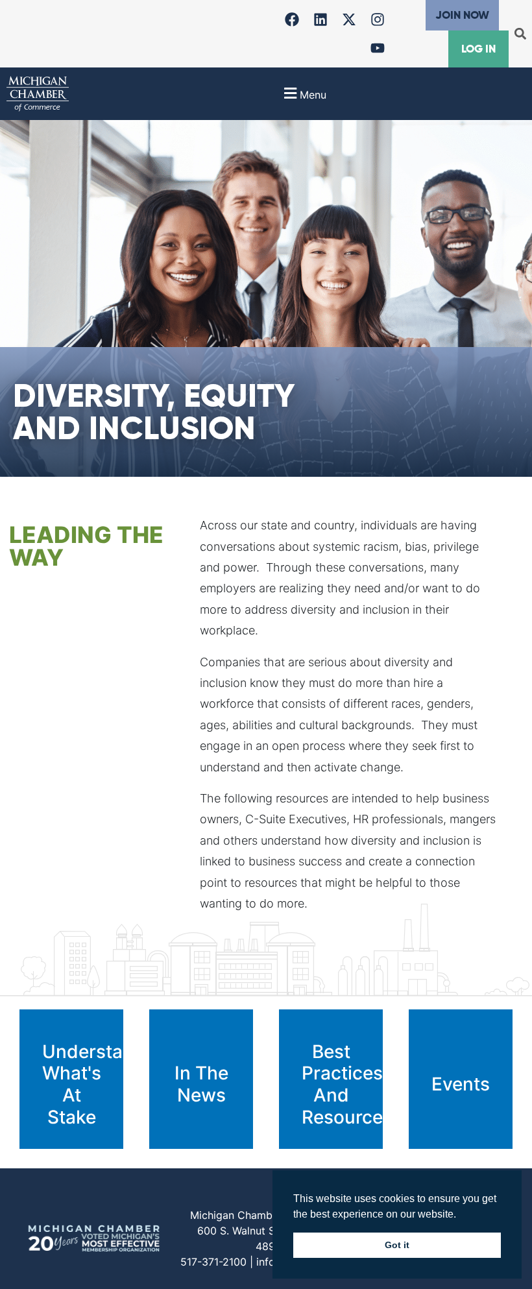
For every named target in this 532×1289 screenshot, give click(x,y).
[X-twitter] (349, 19)
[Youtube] (377, 48)
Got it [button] (397, 1245)
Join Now (462, 15)
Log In (478, 49)
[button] (520, 34)
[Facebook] (292, 19)
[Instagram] (377, 19)
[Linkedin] (320, 19)
